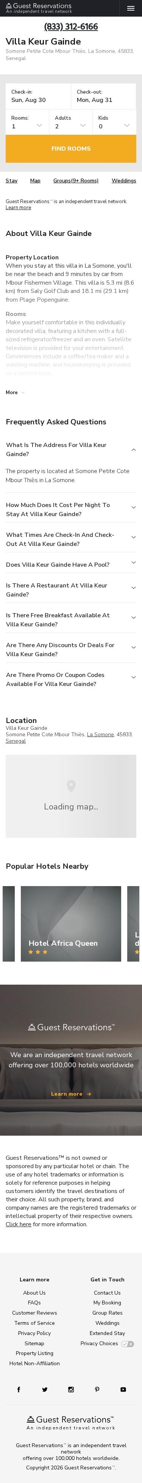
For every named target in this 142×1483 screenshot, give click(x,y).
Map (35, 180)
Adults (63, 118)
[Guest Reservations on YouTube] (120, 1389)
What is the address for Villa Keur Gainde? (56, 449)
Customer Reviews (34, 1313)
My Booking (107, 1302)
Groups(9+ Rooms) (76, 180)
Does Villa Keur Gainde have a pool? (57, 565)
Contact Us (107, 1292)
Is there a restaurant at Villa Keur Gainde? (56, 590)
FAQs (34, 1302)
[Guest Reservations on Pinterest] (98, 1389)
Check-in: (22, 92)
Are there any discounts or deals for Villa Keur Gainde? (60, 649)
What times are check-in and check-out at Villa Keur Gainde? (60, 539)
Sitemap (34, 1343)
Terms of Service (34, 1323)
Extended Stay (107, 1333)
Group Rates (107, 1313)
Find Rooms (71, 149)
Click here (18, 1224)
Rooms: (20, 118)
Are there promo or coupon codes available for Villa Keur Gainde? (55, 679)
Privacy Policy (34, 1333)
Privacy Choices (99, 1343)
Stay (11, 180)
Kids (103, 118)
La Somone (100, 734)
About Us (34, 1292)
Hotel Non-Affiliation (34, 1363)
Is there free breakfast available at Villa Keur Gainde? (58, 620)
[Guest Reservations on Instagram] (72, 1389)
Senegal (16, 741)
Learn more (18, 207)
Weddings (124, 180)
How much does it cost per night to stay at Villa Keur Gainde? (58, 509)
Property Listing (34, 1353)
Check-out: (90, 92)
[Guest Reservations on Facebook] (22, 1389)
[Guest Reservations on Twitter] (46, 1389)
